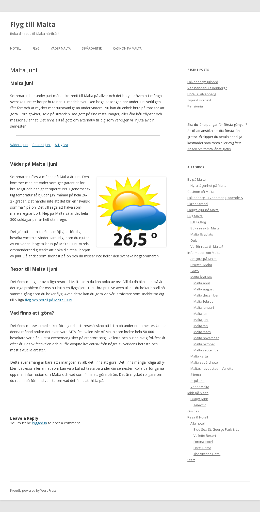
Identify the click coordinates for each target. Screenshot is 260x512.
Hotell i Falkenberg (201, 94)
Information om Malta (203, 252)
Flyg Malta (195, 216)
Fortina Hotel (203, 441)
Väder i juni (19, 144)
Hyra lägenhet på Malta (208, 185)
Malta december (206, 295)
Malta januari (203, 307)
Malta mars (202, 332)
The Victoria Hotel (206, 454)
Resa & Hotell (197, 417)
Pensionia (195, 106)
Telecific (199, 405)
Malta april (201, 283)
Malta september (206, 350)
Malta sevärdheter (204, 362)
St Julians (197, 380)
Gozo (194, 271)
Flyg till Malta (33, 24)
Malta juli (200, 313)
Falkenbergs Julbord (202, 82)
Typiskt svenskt (199, 100)
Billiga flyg (198, 222)
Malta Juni (200, 319)
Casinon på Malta (127, 48)
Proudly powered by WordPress (33, 490)
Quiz (194, 240)
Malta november (206, 338)
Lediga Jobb (199, 399)
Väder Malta (61, 48)
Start (191, 460)
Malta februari (204, 301)
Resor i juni (41, 144)
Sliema (195, 374)
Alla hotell (197, 423)
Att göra (61, 144)
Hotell (15, 48)
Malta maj (200, 325)
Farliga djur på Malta (203, 210)
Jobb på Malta (197, 393)
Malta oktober (204, 344)
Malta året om (201, 277)
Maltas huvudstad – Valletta (211, 368)
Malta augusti (203, 289)
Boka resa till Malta (205, 228)
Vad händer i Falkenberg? (207, 88)
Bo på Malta (196, 179)
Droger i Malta (201, 264)
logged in (39, 423)
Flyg (36, 48)
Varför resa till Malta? (206, 246)
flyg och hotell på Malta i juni (48, 300)
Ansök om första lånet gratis (209, 149)
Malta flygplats (201, 234)
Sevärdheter (92, 48)
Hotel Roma (202, 447)
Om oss (193, 411)
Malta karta (199, 356)
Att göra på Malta (203, 258)
